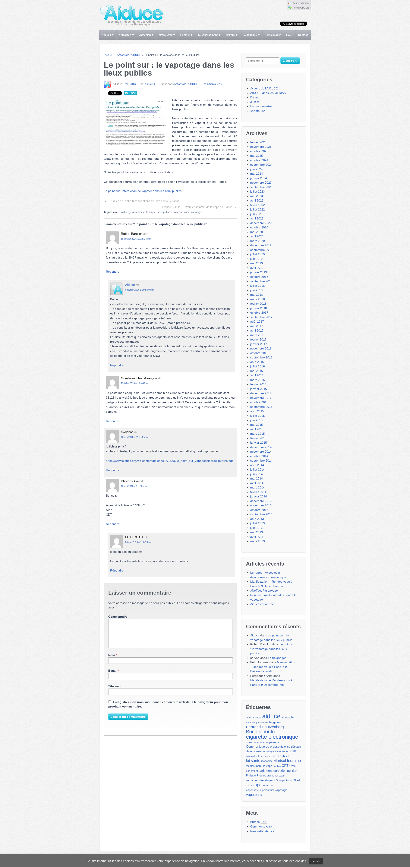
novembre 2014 (261, 451)
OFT (285, 766)
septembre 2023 (261, 187)
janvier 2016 (258, 388)
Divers (254, 97)
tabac (289, 780)
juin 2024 (256, 169)
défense (285, 746)
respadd (280, 775)
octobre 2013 (259, 510)
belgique (275, 722)
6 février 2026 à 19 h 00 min (139, 289)
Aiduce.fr (150, 84)
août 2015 (257, 411)
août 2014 (257, 465)
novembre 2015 (261, 397)
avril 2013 (257, 536)
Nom (111, 655)
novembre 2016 (261, 348)
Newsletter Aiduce (262, 831)
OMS (292, 766)
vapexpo (267, 785)
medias (250, 766)
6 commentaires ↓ (212, 84)
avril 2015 (257, 429)
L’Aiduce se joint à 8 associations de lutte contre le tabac (144, 201)
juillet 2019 (257, 254)
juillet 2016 (257, 366)
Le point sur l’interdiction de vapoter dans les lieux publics (143, 191)
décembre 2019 (261, 245)
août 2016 (257, 362)
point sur (178, 212)
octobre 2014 (259, 456)
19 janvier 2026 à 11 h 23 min (136, 238)
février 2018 (258, 303)
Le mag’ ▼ (186, 35)
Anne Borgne (252, 722)
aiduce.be (287, 717)
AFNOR (257, 717)
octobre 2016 (259, 353)
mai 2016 (256, 371)
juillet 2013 (257, 523)
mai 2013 (256, 532)
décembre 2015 (261, 393)
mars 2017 (257, 335)
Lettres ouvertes (261, 106)
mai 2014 (256, 478)
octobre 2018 (259, 276)
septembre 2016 (261, 357)
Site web (114, 686)
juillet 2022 (257, 209)
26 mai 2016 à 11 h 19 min (138, 542)
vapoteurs (254, 794)
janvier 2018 (258, 308)
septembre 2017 (261, 317)
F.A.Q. (289, 35)
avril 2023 (257, 200)
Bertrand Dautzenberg (265, 727)
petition (292, 770)
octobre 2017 (259, 312)
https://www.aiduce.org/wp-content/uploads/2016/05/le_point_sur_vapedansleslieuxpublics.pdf (169, 460)
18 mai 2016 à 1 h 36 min (134, 486)
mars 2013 (257, 541)
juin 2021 (256, 214)
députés (296, 746)
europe (283, 751)
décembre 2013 (261, 501)
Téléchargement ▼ (209, 35)
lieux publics (164, 212)
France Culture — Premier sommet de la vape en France (197, 207)
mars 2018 (257, 299)
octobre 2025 (259, 151)
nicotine (277, 766)
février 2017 (258, 339)
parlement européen (272, 770)
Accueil (109, 55)
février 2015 (258, 438)
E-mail (112, 670)
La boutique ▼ (251, 35)
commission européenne (262, 742)
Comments (261, 826)
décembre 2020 (261, 223)
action (249, 717)
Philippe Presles (256, 775)
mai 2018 (256, 294)
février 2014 (258, 492)
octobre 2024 (259, 160)
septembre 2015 (261, 406)
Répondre (112, 271)
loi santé (253, 761)
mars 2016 (257, 380)
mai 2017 (256, 326)
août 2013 (257, 518)
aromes (264, 722)
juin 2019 (256, 258)
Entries (258, 821)
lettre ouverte (265, 756)
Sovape (280, 780)
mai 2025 (256, 155)
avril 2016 (257, 375)
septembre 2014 (261, 460)
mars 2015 (257, 433)
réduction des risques (260, 780)
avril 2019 (257, 267)
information (251, 756)
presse (270, 775)
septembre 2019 (261, 249)
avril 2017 (257, 330)
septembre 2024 (261, 164)
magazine (267, 761)
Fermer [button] (316, 861)
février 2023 (258, 205)
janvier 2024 (258, 178)
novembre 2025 (261, 146)
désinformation (256, 751)
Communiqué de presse (263, 746)
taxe (297, 780)
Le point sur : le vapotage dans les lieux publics (273, 649)
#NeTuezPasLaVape (264, 590)
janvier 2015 (258, 442)
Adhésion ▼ (146, 35)
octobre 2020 (259, 227)
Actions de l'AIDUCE (129, 55)
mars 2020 (257, 241)
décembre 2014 (261, 447)
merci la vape (263, 766)
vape (187, 212)
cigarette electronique (143, 212)
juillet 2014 (257, 469)
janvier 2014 (258, 496)
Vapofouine (257, 111)
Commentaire (117, 616)
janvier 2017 (258, 344)
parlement (252, 770)
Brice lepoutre (261, 732)
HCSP (292, 751)
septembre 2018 (261, 281)
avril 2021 (257, 218)
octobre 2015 (259, 402)
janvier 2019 (258, 272)
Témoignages (273, 35)
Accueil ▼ (108, 35)
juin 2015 (256, 420)
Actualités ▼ (126, 35)
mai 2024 (256, 173)
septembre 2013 (261, 514)
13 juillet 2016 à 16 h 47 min (135, 383)
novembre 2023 (261, 182)
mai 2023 (256, 196)
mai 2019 (256, 263)
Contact (303, 35)
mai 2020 (256, 232)
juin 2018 (256, 290)
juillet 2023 (257, 191)
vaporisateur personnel (260, 790)
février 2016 (258, 384)
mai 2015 (256, 424)
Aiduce (130, 285)
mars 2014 (257, 487)
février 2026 (258, 142)
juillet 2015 (257, 415)
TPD (249, 785)
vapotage (196, 212)
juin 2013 (256, 527)
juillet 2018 (257, 285)
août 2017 (257, 321)
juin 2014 (256, 474)
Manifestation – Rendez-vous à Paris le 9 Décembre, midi (272, 667)
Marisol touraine (287, 761)
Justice (255, 102)
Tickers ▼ (232, 35)
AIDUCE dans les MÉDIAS (268, 93)
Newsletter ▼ (167, 35)
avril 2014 (257, 483)
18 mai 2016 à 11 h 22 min (134, 437)
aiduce (125, 212)
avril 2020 (257, 236)
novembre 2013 (261, 505)
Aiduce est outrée (262, 604)
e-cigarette (272, 751)
